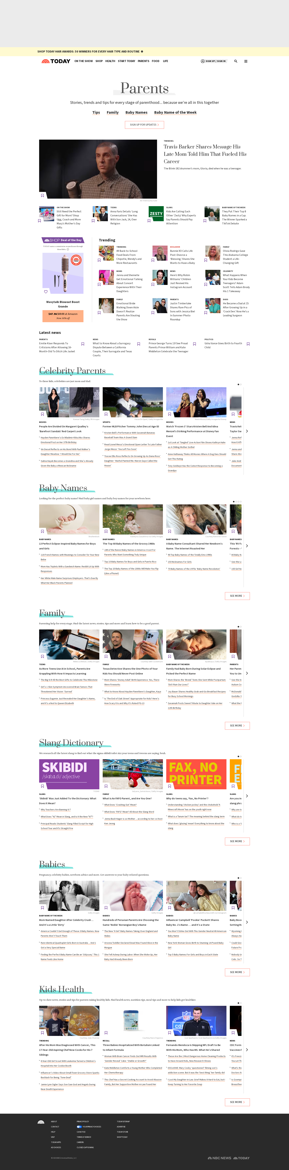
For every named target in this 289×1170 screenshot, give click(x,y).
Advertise (121, 1127)
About (54, 1121)
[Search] (236, 61)
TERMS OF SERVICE (84, 1137)
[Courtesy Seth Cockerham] (133, 644)
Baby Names (136, 112)
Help (53, 1132)
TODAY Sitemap (123, 1121)
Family (113, 112)
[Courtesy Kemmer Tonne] (196, 519)
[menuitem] (83, 61)
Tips (96, 112)
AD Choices (56, 1147)
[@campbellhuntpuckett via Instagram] (196, 896)
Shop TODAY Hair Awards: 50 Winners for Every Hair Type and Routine (88, 52)
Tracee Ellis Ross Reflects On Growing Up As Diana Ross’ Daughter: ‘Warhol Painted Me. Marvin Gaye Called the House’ (132, 461)
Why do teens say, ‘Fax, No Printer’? (187, 798)
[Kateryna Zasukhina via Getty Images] (133, 519)
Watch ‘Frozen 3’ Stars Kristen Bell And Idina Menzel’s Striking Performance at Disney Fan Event (192, 431)
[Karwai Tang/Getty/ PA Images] (69, 402)
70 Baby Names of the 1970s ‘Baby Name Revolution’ (194, 568)
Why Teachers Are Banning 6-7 (56, 809)
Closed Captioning (85, 1147)
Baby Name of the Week (175, 112)
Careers (80, 1142)
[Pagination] (238, 384)
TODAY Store (122, 1132)
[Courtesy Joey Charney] (69, 1021)
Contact (55, 1127)
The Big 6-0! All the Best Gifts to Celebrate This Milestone (69, 679)
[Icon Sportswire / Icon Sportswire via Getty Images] (196, 1021)
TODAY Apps (56, 1142)
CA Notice (81, 1132)
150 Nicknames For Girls (180, 561)
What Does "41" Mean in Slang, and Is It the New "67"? (67, 816)
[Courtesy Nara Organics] (133, 1021)
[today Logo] (41, 1122)
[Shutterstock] (69, 519)
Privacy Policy (83, 1121)
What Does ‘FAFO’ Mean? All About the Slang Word (129, 811)
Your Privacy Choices (92, 1127)
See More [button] (236, 596)
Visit (53, 1137)
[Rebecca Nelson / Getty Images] (69, 644)
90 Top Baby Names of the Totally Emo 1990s (190, 554)
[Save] (42, 195)
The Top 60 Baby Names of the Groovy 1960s (129, 544)
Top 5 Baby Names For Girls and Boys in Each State (193, 954)
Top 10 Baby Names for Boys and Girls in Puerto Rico (130, 561)
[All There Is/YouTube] (98, 169)
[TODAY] (69, 774)
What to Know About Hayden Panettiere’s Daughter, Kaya (132, 691)
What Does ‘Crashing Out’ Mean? (120, 804)
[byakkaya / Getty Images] (196, 644)
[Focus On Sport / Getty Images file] (133, 402)
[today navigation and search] (246, 61)
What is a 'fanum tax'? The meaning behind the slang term (196, 816)
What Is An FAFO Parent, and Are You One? (127, 798)
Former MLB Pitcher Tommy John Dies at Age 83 (131, 426)
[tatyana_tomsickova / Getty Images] (133, 774)
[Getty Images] (69, 896)
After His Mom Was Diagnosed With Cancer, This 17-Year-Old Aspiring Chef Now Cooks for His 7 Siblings (67, 1050)
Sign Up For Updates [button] (143, 125)
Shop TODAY (122, 1137)
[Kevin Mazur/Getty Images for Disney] (196, 402)
